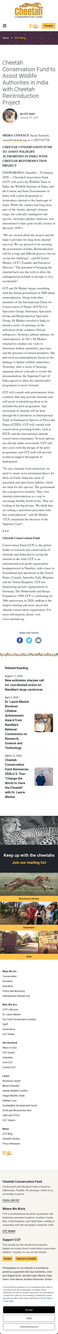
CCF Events (8, 1052)
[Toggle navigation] (4, 25)
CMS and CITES (10, 1115)
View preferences (29, 1326)
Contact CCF (9, 1067)
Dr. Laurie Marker (11, 1014)
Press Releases (11, 1143)
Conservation (9, 976)
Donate (48, 25)
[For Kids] (34, 26)
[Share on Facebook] (20, 640)
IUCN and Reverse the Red (16, 1110)
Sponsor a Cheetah (26, 1258)
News (5, 37)
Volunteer (29, 927)
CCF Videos (8, 1120)
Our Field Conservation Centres (19, 1019)
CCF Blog (20, 37)
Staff (5, 1024)
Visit (29, 956)
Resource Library (29, 898)
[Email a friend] (38, 640)
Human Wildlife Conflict (15, 1090)
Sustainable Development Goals (19, 1105)
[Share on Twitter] (29, 640)
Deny (29, 1318)
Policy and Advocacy (13, 991)
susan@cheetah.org (14, 140)
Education (7, 986)
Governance (8, 1029)
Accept (29, 1309)
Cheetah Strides (11, 1138)
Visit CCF (7, 1062)
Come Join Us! (10, 1200)
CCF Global (8, 1034)
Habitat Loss (9, 1100)
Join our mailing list (29, 862)
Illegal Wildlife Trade (13, 1095)
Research (7, 981)
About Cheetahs (11, 1085)
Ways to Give (9, 1047)
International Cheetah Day (16, 996)
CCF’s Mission (10, 1009)
